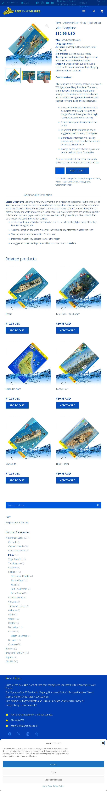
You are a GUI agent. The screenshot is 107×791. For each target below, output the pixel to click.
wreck (69, 184)
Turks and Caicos (16, 606)
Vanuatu (12, 601)
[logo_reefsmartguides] (22, 11)
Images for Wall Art (15, 652)
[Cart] (102, 11)
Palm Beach (17, 593)
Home (58, 22)
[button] (102, 743)
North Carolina (15, 597)
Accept (53, 764)
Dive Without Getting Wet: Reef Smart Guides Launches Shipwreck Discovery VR (45, 700)
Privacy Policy (58, 786)
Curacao (12, 644)
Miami (14, 584)
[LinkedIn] (52, 2)
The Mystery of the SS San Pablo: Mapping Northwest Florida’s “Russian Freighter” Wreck (49, 692)
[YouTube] (47, 2)
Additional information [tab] (38, 195)
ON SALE (10, 661)
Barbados (13, 627)
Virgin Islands (14, 559)
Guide (75, 181)
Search (98, 505)
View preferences (53, 779)
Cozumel (12, 567)
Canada (12, 631)
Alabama (12, 610)
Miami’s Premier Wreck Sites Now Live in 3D (27, 696)
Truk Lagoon (14, 563)
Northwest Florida (20, 576)
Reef (10, 614)
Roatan (11, 623)
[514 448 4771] (8, 720)
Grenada (12, 542)
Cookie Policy (47, 786)
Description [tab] (13, 195)
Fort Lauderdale (19, 588)
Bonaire (12, 640)
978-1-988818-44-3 (71, 40)
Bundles (10, 648)
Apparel (9, 657)
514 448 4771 (17, 720)
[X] (19, 734)
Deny (53, 772)
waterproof (60, 184)
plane (87, 181)
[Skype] (37, 734)
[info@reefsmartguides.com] (8, 726)
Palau (83, 22)
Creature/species (16, 550)
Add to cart (77, 170)
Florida (11, 571)
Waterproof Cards (71, 22)
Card (70, 181)
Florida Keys (17, 580)
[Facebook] (37, 2)
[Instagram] (42, 2)
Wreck (58, 181)
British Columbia (19, 635)
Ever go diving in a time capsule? (21, 705)
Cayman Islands (16, 546)
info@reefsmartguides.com (24, 725)
